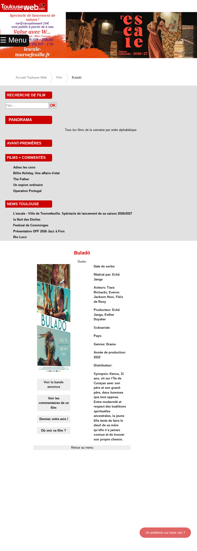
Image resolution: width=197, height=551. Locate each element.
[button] (182, 41)
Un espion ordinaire (28, 185)
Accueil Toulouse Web (31, 77)
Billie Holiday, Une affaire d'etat (36, 173)
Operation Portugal (27, 191)
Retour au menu (82, 447)
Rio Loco (20, 237)
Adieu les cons (24, 167)
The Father (21, 179)
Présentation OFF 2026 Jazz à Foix (39, 231)
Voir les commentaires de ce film (54, 402)
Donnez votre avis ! (53, 419)
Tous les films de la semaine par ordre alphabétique (100, 130)
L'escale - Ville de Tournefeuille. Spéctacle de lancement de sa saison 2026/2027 (72, 213)
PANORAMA (20, 119)
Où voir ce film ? (53, 430)
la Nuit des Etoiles (26, 219)
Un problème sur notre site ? (165, 532)
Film (59, 77)
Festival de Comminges (30, 225)
